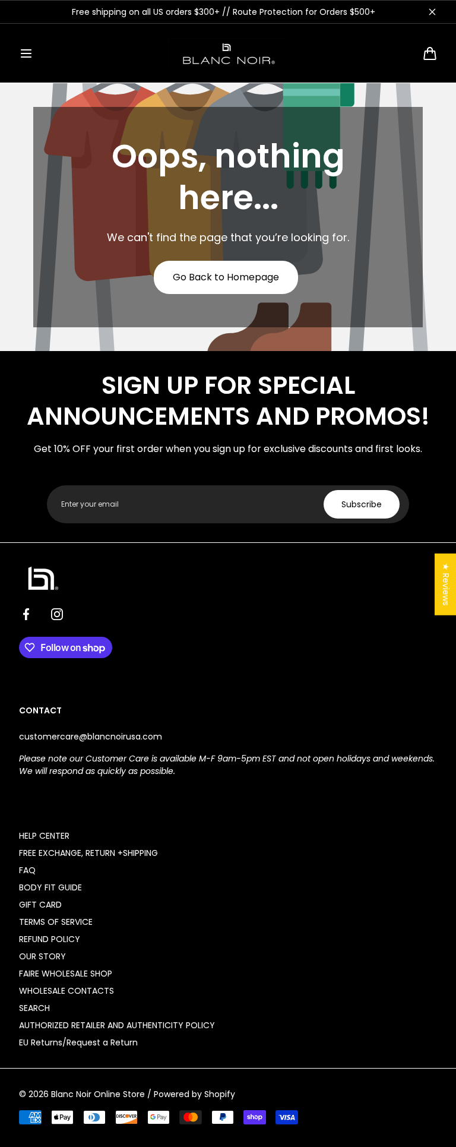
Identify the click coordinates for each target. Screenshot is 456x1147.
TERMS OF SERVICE (56, 922)
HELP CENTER (44, 836)
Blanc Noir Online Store (98, 1094)
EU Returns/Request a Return (78, 1042)
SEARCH (34, 1008)
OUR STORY (42, 956)
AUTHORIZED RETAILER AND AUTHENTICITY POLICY (117, 1025)
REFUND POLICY (49, 939)
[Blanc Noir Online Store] (228, 53)
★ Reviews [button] (446, 584)
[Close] (432, 12)
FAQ (27, 870)
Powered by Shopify (194, 1094)
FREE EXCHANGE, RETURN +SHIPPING (88, 853)
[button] (26, 53)
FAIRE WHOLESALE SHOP (65, 973)
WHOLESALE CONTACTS (66, 991)
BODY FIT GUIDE (50, 887)
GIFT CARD (40, 905)
